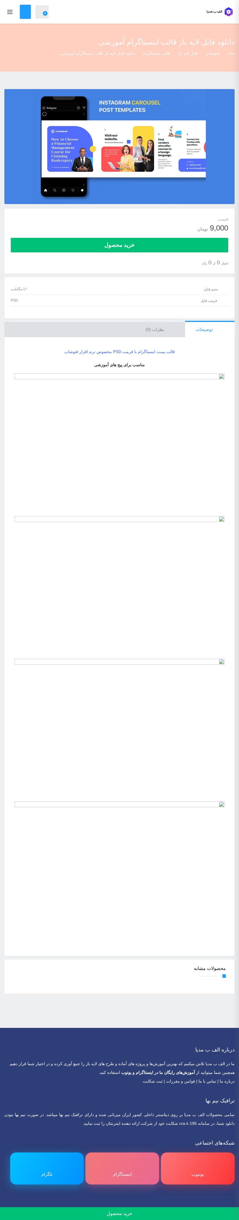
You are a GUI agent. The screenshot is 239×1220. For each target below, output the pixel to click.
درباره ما (227, 1081)
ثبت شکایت (153, 1081)
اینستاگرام (144, 1072)
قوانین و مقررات (180, 1081)
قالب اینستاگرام (156, 53)
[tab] (210, 329)
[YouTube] (127, 1202)
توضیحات (205, 329)
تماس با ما (207, 1081)
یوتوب (126, 1072)
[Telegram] (111, 1202)
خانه (231, 53)
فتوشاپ (212, 53)
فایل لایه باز (188, 53)
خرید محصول (119, 245)
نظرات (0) (155, 329)
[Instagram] (119, 1202)
